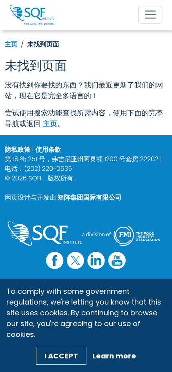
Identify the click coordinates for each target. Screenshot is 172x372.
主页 (11, 44)
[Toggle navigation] (150, 15)
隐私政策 (17, 149)
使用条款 (48, 149)
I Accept (61, 356)
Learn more (114, 356)
